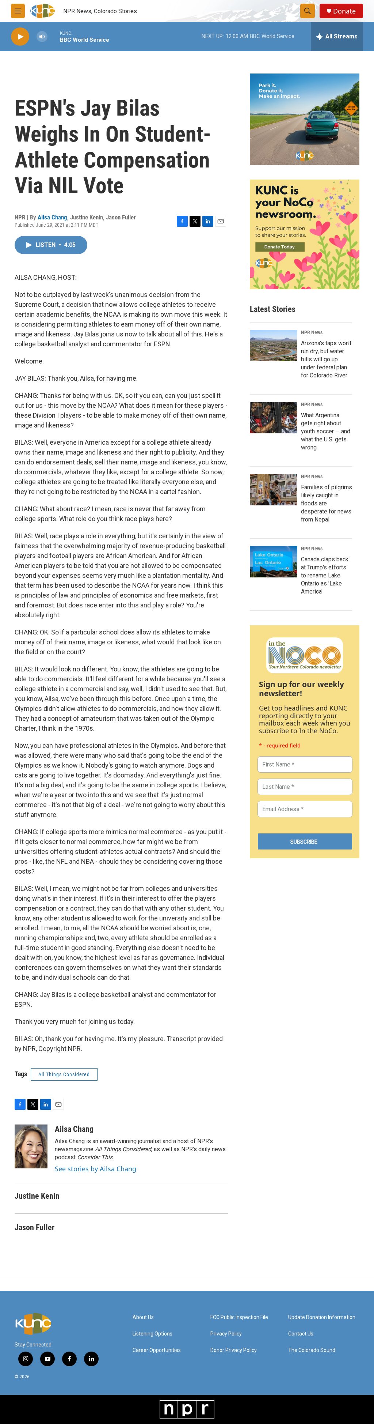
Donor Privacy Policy (233, 1350)
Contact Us (300, 1334)
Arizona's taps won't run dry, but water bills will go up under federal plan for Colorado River (326, 359)
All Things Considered (64, 1074)
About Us (143, 1317)
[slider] (54, 36)
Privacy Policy (226, 1334)
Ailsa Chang (52, 217)
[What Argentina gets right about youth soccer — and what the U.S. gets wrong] (273, 417)
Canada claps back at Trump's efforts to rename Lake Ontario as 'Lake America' (324, 575)
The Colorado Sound (311, 1350)
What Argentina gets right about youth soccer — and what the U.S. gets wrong (325, 431)
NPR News (312, 332)
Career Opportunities (157, 1350)
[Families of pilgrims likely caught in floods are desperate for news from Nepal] (273, 489)
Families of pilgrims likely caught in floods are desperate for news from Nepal (326, 503)
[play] (20, 37)
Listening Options (152, 1334)
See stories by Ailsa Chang (95, 1168)
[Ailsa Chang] (31, 1146)
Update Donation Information (321, 1317)
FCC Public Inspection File (239, 1317)
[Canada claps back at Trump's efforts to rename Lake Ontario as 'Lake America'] (273, 561)
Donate (344, 11)
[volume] (42, 37)
